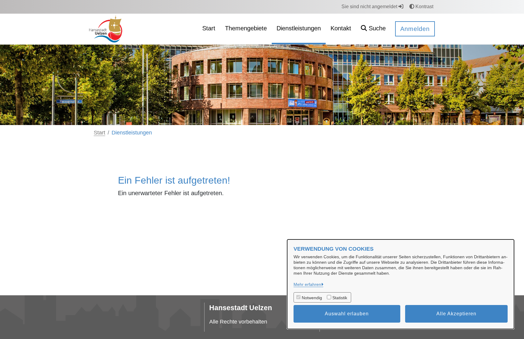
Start (99, 133)
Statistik (339, 297)
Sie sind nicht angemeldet (369, 6)
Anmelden (415, 28)
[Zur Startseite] (105, 28)
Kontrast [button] (423, 6)
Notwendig (312, 297)
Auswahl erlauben (347, 313)
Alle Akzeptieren (456, 313)
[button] (373, 29)
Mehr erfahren (307, 284)
